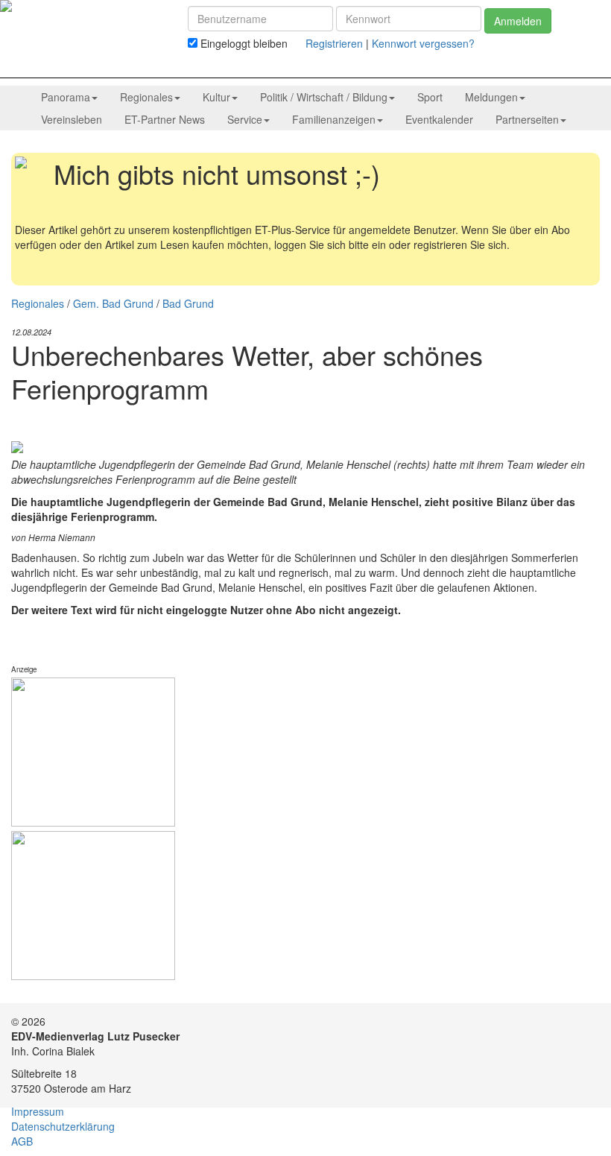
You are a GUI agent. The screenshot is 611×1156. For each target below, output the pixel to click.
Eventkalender (439, 119)
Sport (430, 96)
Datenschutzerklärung (63, 1126)
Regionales (37, 303)
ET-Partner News (164, 119)
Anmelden (518, 20)
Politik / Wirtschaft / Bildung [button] (323, 96)
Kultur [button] (216, 96)
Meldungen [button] (491, 96)
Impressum (37, 1111)
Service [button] (244, 119)
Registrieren (334, 43)
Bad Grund (188, 303)
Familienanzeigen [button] (334, 119)
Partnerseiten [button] (527, 119)
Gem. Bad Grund (113, 303)
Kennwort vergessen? (423, 43)
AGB (22, 1141)
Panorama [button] (65, 96)
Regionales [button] (146, 96)
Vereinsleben (71, 119)
